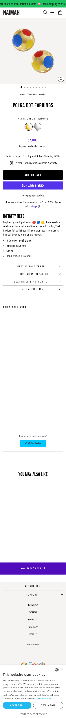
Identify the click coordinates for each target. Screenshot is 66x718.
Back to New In (35, 568)
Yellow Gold (28, 126)
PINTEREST (33, 619)
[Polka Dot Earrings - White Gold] (9, 417)
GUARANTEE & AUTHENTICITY (33, 281)
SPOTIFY (33, 633)
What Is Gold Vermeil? (33, 266)
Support (32, 594)
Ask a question (33, 289)
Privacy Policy (44, 698)
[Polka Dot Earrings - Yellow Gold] (5, 417)
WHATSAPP (33, 626)
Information (32, 586)
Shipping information (33, 273)
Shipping (22, 146)
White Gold (37, 126)
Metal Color (33, 118)
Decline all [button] (48, 705)
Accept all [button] (17, 705)
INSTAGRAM (33, 605)
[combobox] (57, 670)
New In (42, 94)
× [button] (61, 669)
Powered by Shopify (33, 644)
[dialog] (33, 691)
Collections (32, 94)
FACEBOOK (33, 612)
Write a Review (36, 444)
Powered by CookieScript (33, 714)
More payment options (33, 195)
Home (22, 94)
